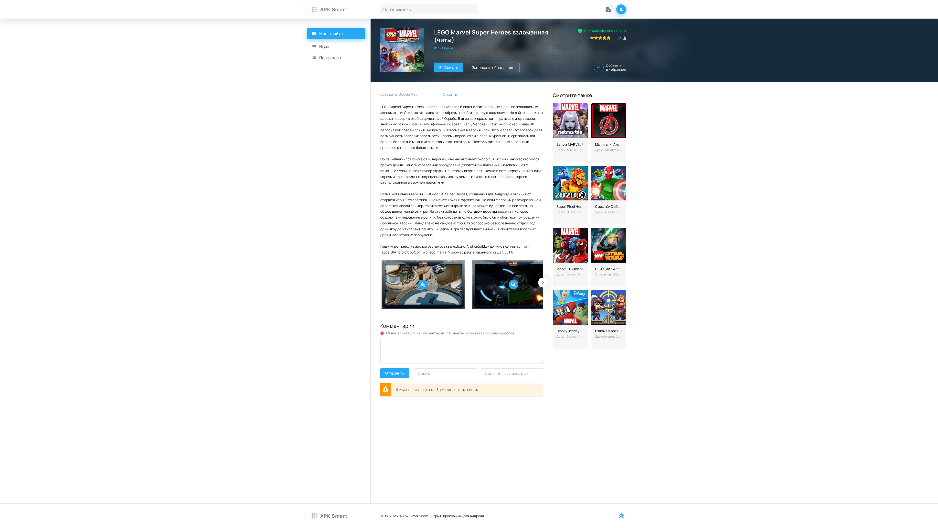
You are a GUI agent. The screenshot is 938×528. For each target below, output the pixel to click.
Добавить (616, 67)
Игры (437, 48)
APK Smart (334, 9)
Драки (448, 48)
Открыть (450, 94)
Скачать (451, 67)
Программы (330, 57)
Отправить (394, 373)
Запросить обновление (493, 67)
